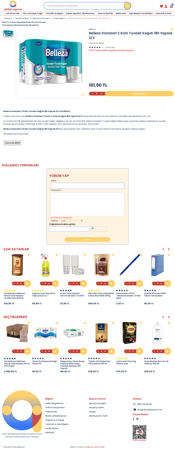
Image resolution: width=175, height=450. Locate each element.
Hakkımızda (51, 411)
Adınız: (53, 180)
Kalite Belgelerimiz (54, 403)
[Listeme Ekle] (29, 255)
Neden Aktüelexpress (55, 416)
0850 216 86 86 (144, 404)
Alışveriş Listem (96, 407)
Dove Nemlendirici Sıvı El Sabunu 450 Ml (156, 362)
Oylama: (54, 220)
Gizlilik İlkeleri (51, 428)
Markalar (49, 432)
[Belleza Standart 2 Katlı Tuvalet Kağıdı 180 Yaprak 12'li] (8, 34)
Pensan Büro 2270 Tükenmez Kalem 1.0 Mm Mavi (128, 295)
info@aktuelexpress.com (149, 409)
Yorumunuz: (56, 190)
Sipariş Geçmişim (97, 403)
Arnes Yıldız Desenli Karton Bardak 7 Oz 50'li (72, 294)
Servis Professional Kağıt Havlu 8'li (44, 362)
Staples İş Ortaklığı (54, 420)
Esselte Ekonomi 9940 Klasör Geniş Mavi (155, 294)
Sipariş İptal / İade (98, 416)
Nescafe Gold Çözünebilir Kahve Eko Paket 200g (101, 294)
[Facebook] (140, 420)
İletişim (92, 411)
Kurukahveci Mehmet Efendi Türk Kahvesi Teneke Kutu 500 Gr (14, 295)
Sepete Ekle (139, 93)
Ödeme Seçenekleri (55, 407)
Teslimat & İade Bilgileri (57, 424)
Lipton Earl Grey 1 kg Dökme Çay (126, 362)
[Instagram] (141, 420)
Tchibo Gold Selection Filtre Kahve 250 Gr (99, 362)
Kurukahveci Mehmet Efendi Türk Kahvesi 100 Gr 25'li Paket (17, 363)
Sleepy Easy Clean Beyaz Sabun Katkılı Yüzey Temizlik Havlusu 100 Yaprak (72, 365)
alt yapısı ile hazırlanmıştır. (87, 447)
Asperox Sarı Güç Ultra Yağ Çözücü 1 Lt (43, 294)
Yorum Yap (110, 47)
